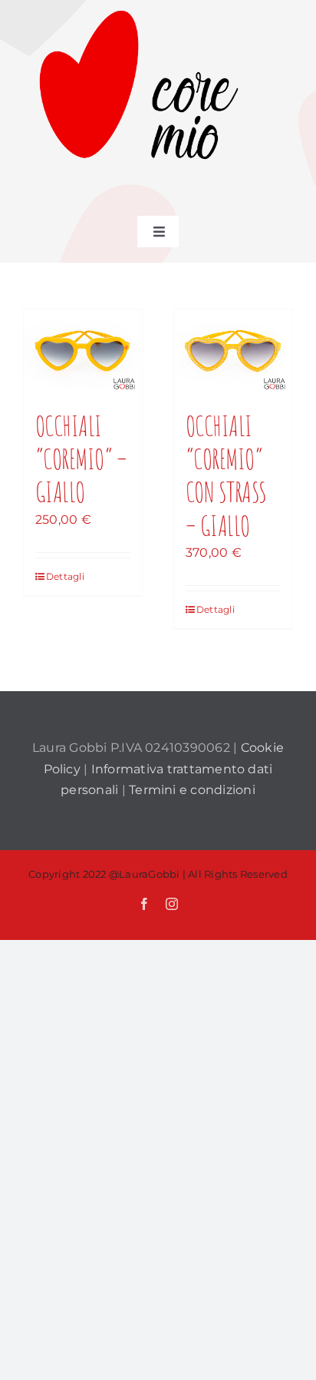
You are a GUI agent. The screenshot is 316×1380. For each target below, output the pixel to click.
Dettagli (64, 576)
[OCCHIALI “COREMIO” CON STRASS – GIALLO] (233, 351)
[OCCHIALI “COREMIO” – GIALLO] (83, 351)
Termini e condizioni (192, 790)
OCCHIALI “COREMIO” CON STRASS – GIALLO (226, 475)
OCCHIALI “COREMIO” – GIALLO (81, 458)
